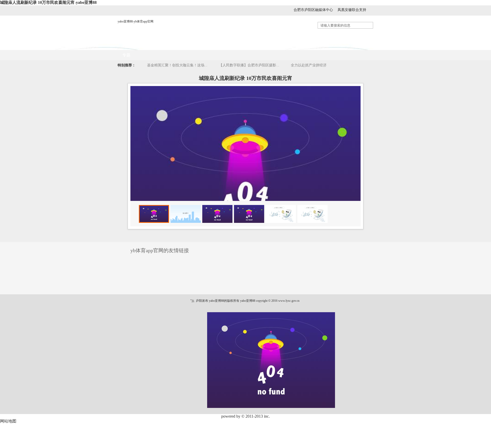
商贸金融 (231, 45)
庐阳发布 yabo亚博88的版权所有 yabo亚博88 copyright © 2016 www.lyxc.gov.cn (247, 300)
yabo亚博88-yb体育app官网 (135, 21)
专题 (126, 55)
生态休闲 (359, 45)
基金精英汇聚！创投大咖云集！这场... (177, 65)
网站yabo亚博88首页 (140, 45)
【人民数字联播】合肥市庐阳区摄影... (249, 65)
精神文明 (334, 45)
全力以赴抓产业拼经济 (309, 65)
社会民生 (282, 45)
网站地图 (8, 421)
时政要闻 (176, 45)
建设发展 (257, 45)
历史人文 (308, 45)
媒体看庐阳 (204, 45)
